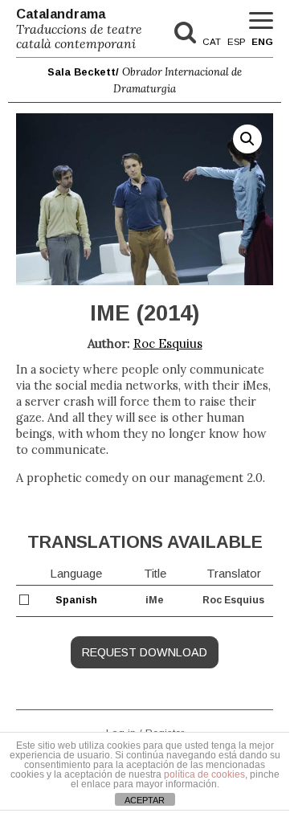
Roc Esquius (167, 343)
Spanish (76, 600)
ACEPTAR (145, 800)
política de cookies (204, 774)
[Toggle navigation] (261, 21)
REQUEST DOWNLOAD (144, 652)
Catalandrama (79, 28)
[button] (247, 139)
